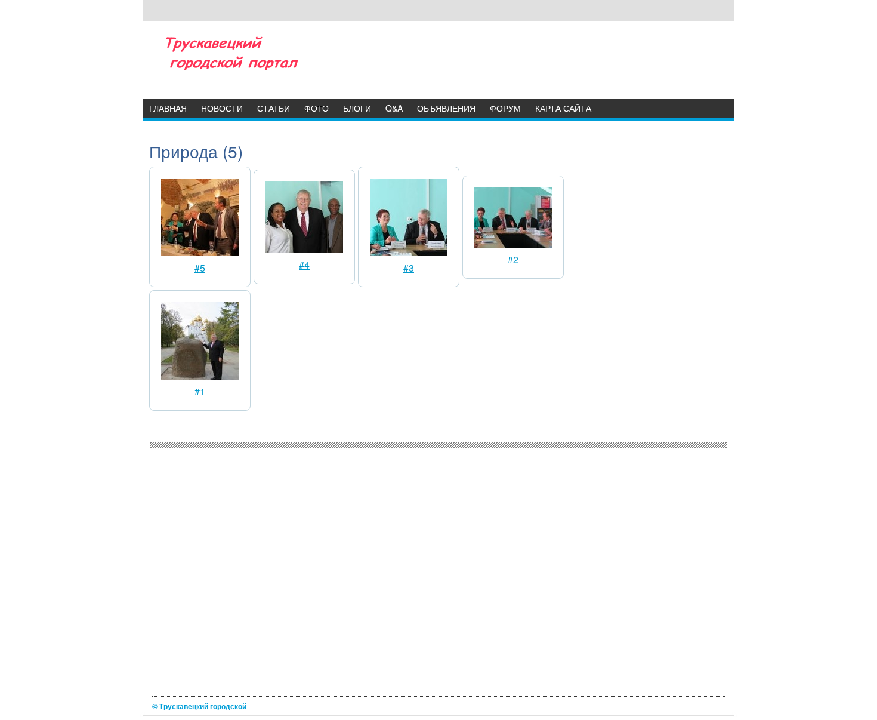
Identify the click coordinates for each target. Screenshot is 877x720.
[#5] (200, 252)
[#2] (513, 244)
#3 (408, 268)
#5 (199, 268)
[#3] (408, 252)
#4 (304, 265)
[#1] (200, 376)
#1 (199, 391)
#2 (513, 259)
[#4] (304, 249)
